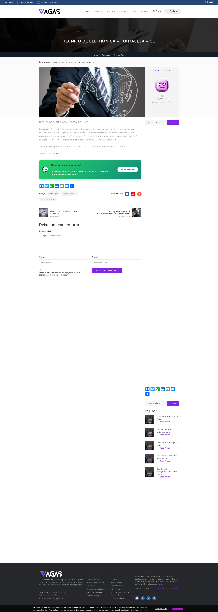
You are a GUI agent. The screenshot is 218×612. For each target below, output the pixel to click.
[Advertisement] (162, 216)
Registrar (174, 11)
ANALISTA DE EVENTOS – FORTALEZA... (63, 212)
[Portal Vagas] (49, 11)
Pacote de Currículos (96, 582)
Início (86, 11)
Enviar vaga (92, 586)
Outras (54, 62)
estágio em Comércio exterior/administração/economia (114, 212)
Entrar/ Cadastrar (118, 598)
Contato (123, 11)
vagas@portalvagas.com (168, 588)
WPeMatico (56, 153)
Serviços (96, 11)
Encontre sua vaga (119, 586)
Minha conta (116, 589)
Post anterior (56, 216)
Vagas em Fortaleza (48, 199)
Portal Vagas (53, 193)
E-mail (95, 257)
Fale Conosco (116, 582)
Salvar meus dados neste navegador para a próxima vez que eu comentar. (59, 273)
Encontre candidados (96, 589)
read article (164, 422)
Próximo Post (124, 216)
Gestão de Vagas (94, 596)
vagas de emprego (69, 193)
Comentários (45, 231)
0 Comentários (87, 62)
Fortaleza (106, 55)
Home (95, 55)
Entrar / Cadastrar (140, 11)
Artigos (110, 11)
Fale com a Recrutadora (50, 595)
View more (143, 610)
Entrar (159, 11)
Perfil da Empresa (94, 592)
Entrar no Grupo (127, 169)
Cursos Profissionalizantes (51, 592)
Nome (42, 257)
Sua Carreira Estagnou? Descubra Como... (167, 471)
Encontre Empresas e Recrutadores (120, 593)
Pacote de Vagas (94, 579)
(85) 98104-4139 (27, 2)
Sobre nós (115, 579)
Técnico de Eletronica (67, 62)
